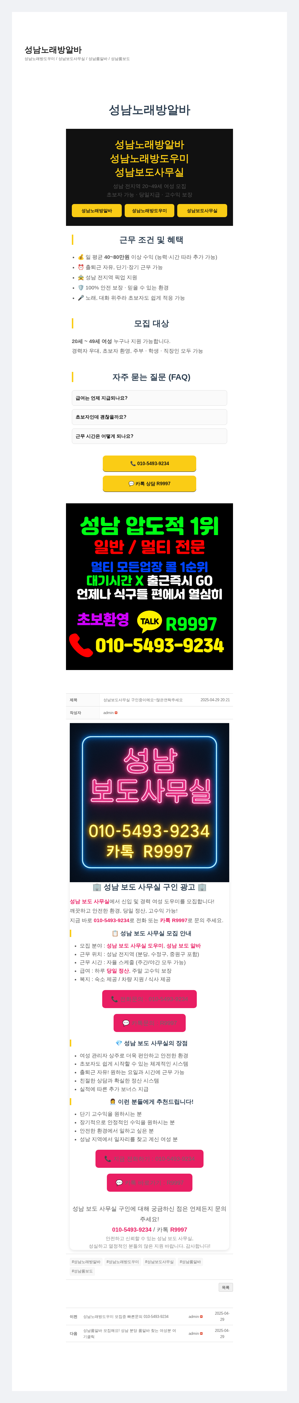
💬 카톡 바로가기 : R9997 (150, 1182)
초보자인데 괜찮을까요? (101, 416)
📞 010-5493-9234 (149, 463)
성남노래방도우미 (149, 210)
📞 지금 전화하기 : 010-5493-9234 (149, 1159)
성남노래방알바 (53, 49)
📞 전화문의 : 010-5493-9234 (149, 999)
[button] (108, 713)
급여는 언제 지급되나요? (102, 397)
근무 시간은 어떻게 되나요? (104, 436)
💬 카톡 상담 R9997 (149, 483)
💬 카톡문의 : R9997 (149, 1023)
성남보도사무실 (202, 210)
